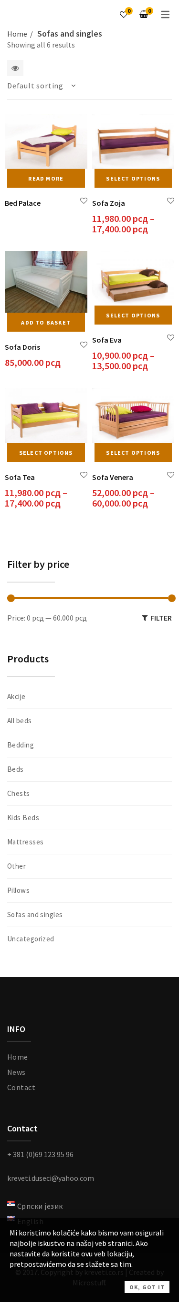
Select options (133, 178)
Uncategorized (30, 938)
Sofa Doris (22, 347)
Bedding (20, 744)
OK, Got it (147, 1287)
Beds (15, 769)
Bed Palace (23, 203)
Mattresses (25, 841)
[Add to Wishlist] (83, 200)
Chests (18, 793)
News (16, 1072)
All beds (19, 720)
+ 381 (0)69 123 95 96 (40, 1154)
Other (16, 866)
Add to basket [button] (46, 322)
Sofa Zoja (108, 203)
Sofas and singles (35, 914)
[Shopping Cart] (143, 14)
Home (17, 33)
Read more (45, 178)
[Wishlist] (123, 14)
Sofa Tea (20, 477)
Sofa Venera (112, 477)
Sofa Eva (107, 340)
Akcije (16, 696)
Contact (21, 1087)
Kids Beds (23, 817)
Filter (161, 617)
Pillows (18, 890)
